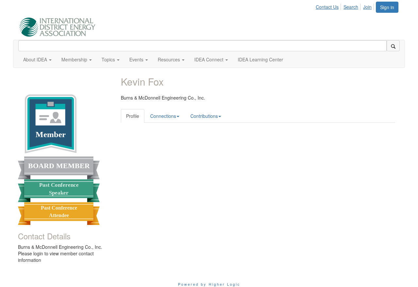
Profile (132, 116)
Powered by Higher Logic (209, 284)
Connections (163, 116)
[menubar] (345, 6)
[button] (37, 59)
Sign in (387, 7)
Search (351, 7)
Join (367, 7)
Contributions (204, 116)
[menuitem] (329, 6)
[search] (393, 45)
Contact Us (327, 7)
